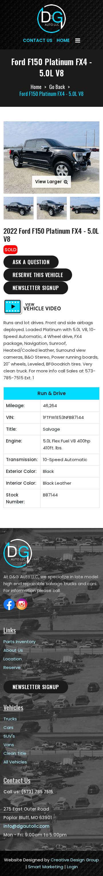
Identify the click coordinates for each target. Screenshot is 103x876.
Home (63, 40)
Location (12, 659)
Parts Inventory (19, 642)
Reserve (12, 667)
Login (72, 867)
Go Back (57, 86)
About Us (13, 650)
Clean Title (14, 753)
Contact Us (37, 40)
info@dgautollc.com (26, 826)
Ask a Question (31, 262)
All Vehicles (15, 762)
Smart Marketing (45, 867)
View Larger (49, 182)
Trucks (10, 719)
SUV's (9, 736)
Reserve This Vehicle (38, 275)
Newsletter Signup (36, 287)
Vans (8, 745)
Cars (8, 727)
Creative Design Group (75, 860)
